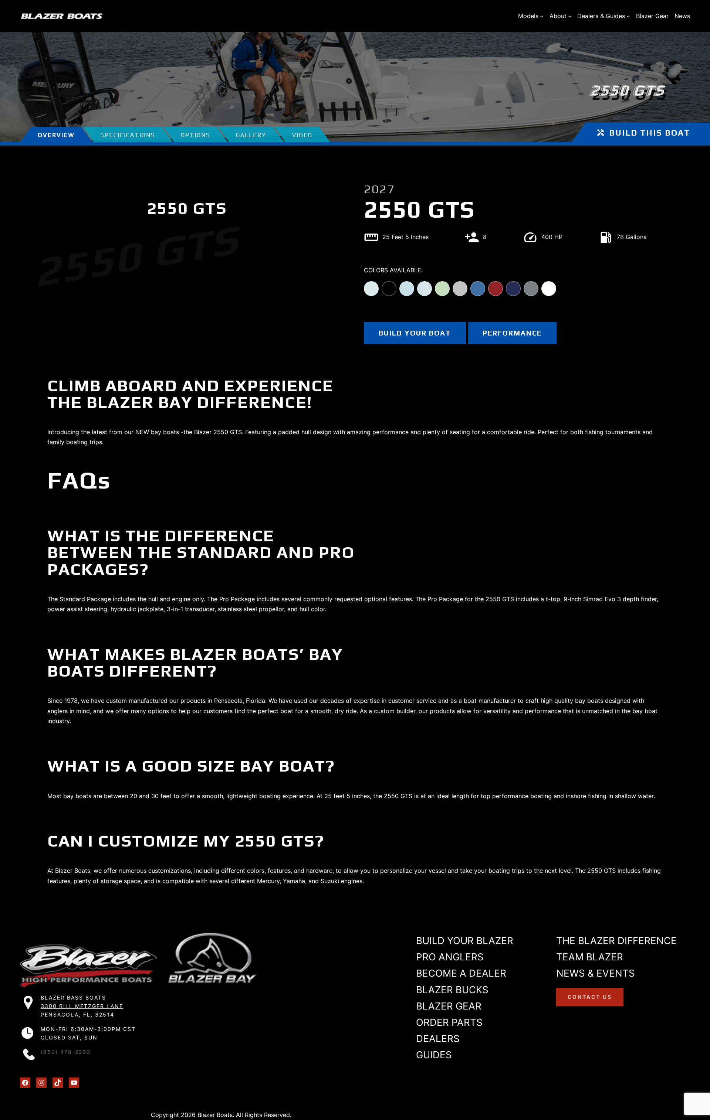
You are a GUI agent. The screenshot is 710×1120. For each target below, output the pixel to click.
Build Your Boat (415, 333)
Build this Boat (649, 132)
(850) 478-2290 (66, 1052)
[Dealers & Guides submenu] (628, 16)
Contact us (590, 996)
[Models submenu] (542, 16)
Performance (512, 333)
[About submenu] (570, 16)
